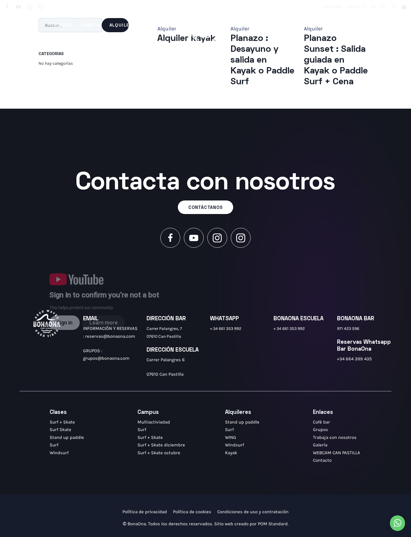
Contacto (322, 460)
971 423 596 (348, 328)
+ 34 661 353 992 (225, 328)
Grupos (320, 429)
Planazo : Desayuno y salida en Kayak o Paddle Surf (262, 60)
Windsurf (59, 452)
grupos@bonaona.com (106, 358)
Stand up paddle (67, 437)
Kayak (231, 452)
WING (230, 437)
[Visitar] (8, 6)
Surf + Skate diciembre (161, 445)
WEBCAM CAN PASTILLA (336, 452)
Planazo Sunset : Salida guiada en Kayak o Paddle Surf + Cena (336, 60)
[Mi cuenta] (393, 6)
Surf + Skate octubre (159, 452)
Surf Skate (60, 429)
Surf (54, 445)
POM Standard (273, 523)
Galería (320, 445)
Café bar (321, 422)
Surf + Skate (62, 422)
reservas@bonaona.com (110, 336)
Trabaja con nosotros (335, 437)
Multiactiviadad (154, 422)
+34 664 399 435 (354, 359)
